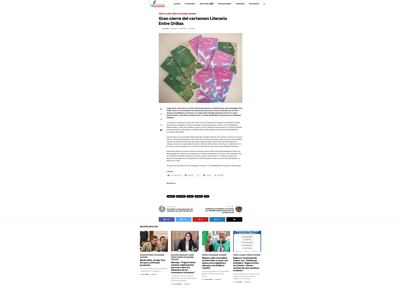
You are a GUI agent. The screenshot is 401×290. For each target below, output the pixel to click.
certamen (171, 196)
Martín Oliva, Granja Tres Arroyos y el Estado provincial (152, 262)
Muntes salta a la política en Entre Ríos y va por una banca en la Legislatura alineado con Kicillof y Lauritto (215, 263)
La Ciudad (165, 28)
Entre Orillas (181, 196)
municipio (199, 196)
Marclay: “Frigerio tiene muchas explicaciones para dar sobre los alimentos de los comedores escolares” (183, 267)
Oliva (206, 196)
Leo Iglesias (177, 284)
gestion (190, 196)
